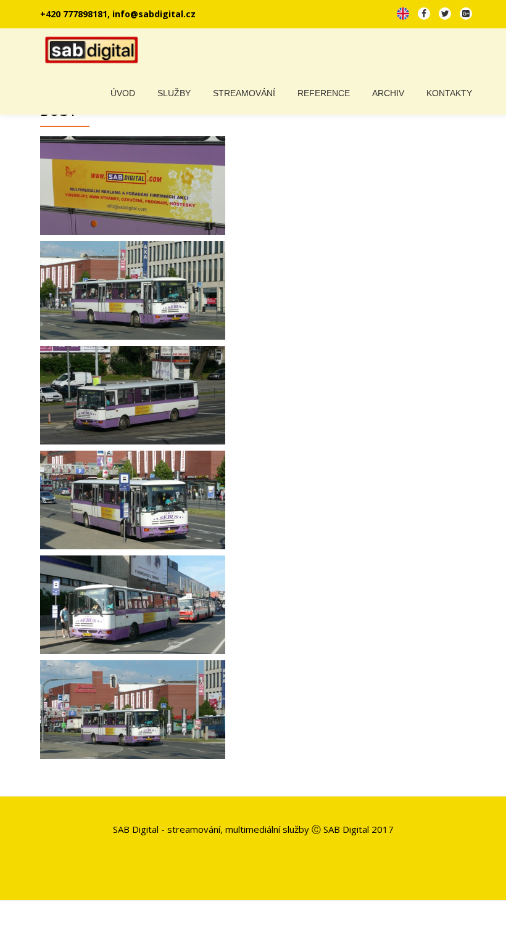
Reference (323, 93)
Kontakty (449, 93)
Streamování (244, 93)
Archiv (388, 93)
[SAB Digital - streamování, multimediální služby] (94, 50)
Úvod (122, 93)
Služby (174, 93)
